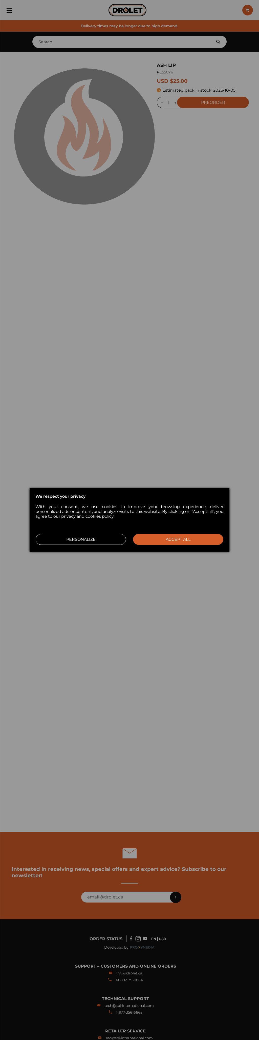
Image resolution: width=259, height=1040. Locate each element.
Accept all (178, 539)
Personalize (81, 539)
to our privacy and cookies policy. (81, 516)
